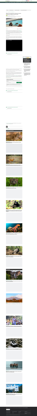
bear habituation (16, 75)
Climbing (20, 2)
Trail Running (17, 2)
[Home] (6, 2)
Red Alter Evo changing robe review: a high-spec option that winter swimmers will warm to (27, 67)
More (28, 2)
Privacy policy (19, 411)
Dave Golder (9, 15)
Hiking (11, 2)
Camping (14, 2)
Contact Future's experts (14, 411)
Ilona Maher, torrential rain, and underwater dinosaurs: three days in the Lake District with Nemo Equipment (27, 64)
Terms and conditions (8, 411)
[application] (14, 45)
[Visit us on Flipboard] (28, 0)
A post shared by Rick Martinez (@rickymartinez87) (12, 90)
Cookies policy (26, 411)
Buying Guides (23, 2)
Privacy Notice (8, 84)
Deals (7, 2)
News (9, 2)
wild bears (20, 30)
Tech (26, 2)
